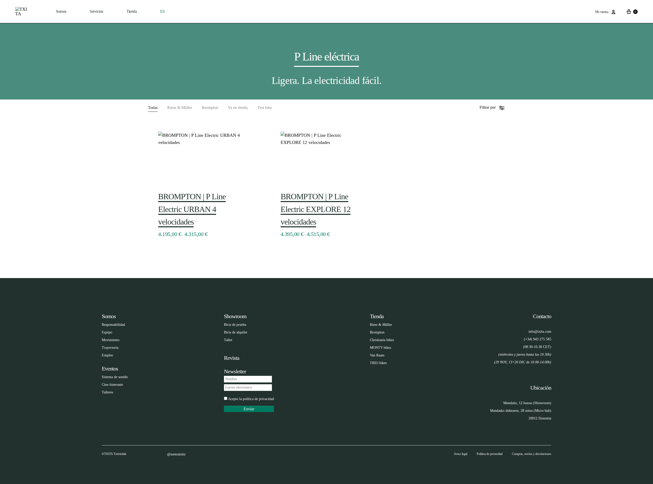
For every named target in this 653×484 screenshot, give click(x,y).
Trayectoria (110, 348)
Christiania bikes (382, 340)
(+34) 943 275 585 (537, 339)
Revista (231, 358)
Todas (153, 108)
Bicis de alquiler (235, 332)
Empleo (107, 355)
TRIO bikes (378, 363)
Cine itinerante (112, 385)
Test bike (264, 108)
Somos (61, 11)
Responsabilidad (113, 325)
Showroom (235, 316)
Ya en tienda (238, 108)
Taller (228, 340)
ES (162, 11)
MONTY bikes (380, 348)
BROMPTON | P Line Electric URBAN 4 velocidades (192, 209)
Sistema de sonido (115, 377)
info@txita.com (540, 331)
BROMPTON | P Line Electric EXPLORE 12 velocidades (315, 209)
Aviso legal (460, 454)
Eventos (110, 368)
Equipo (107, 332)
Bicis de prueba (235, 325)
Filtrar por (488, 107)
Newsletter (235, 371)
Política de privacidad (490, 454)
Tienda (377, 316)
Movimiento (110, 340)
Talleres (107, 392)
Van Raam (377, 355)
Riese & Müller (179, 108)
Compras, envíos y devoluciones (531, 454)
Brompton (210, 108)
